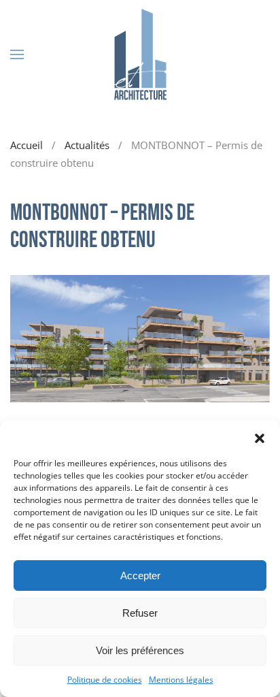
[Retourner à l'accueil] (140, 54)
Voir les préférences (140, 650)
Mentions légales (181, 679)
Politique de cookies (104, 679)
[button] (259, 437)
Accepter (140, 575)
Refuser (140, 613)
